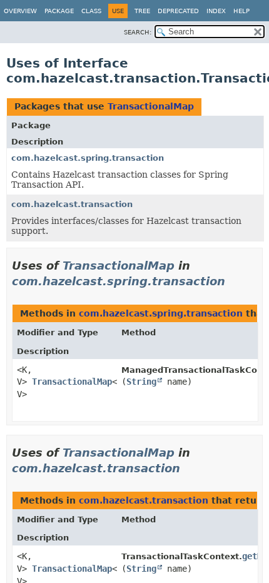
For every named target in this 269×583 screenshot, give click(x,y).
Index (216, 11)
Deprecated (178, 11)
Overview (20, 11)
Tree (142, 11)
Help (241, 11)
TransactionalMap (151, 106)
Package (59, 11)
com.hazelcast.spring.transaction (87, 158)
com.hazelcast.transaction (72, 204)
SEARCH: (137, 32)
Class (91, 11)
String (141, 382)
